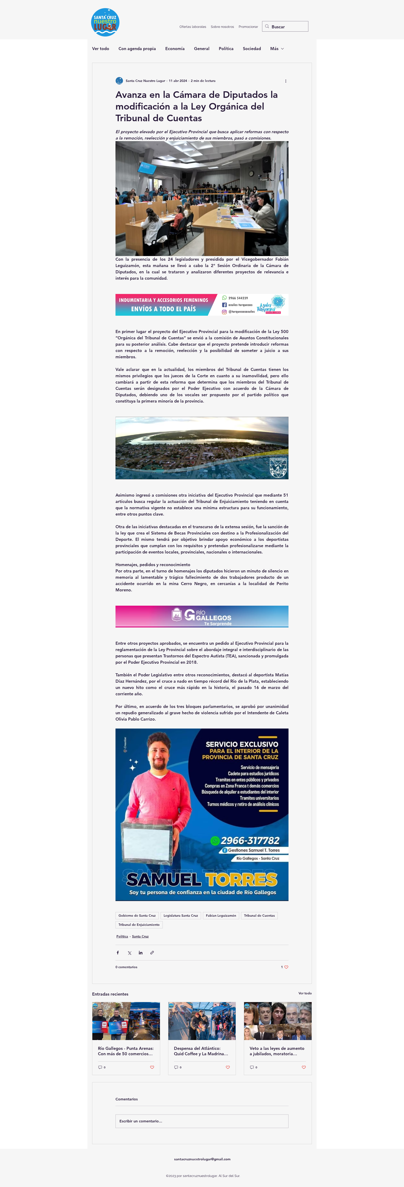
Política (226, 48)
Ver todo (100, 48)
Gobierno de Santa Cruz (137, 915)
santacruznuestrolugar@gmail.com (202, 1159)
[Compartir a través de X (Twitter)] (129, 952)
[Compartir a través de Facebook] (117, 952)
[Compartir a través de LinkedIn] (140, 952)
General (201, 48)
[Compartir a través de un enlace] (152, 952)
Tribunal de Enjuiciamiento (139, 925)
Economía (175, 48)
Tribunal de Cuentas (259, 915)
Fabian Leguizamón (221, 915)
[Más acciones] (286, 81)
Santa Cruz (140, 936)
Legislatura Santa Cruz (181, 915)
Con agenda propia (137, 48)
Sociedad (252, 48)
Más (274, 48)
